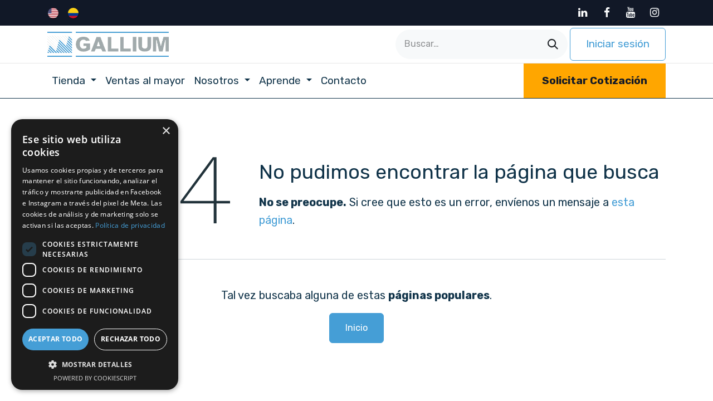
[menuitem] (54, 13)
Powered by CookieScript (94, 378)
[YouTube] (630, 12)
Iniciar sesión (617, 43)
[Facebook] (606, 12)
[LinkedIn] (582, 12)
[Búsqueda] (553, 44)
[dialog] (94, 254)
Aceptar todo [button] (55, 339)
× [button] (166, 131)
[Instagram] (654, 12)
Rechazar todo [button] (130, 339)
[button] (94, 364)
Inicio (356, 327)
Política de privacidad (130, 225)
